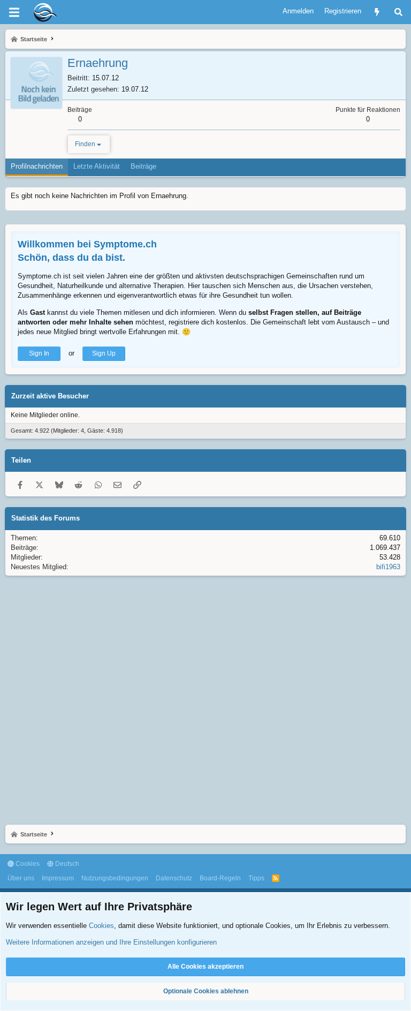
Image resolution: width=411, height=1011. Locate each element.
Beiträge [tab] (143, 166)
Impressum (58, 878)
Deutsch (66, 863)
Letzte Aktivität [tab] (96, 166)
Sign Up (104, 353)
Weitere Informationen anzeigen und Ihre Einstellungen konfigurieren (111, 942)
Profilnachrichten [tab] (37, 166)
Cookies (27, 863)
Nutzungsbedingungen (114, 878)
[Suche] (398, 12)
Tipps (256, 878)
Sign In (39, 353)
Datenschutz (174, 878)
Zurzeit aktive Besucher (50, 396)
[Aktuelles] (377, 12)
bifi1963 (388, 567)
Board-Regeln (220, 878)
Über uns (20, 878)
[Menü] (14, 12)
